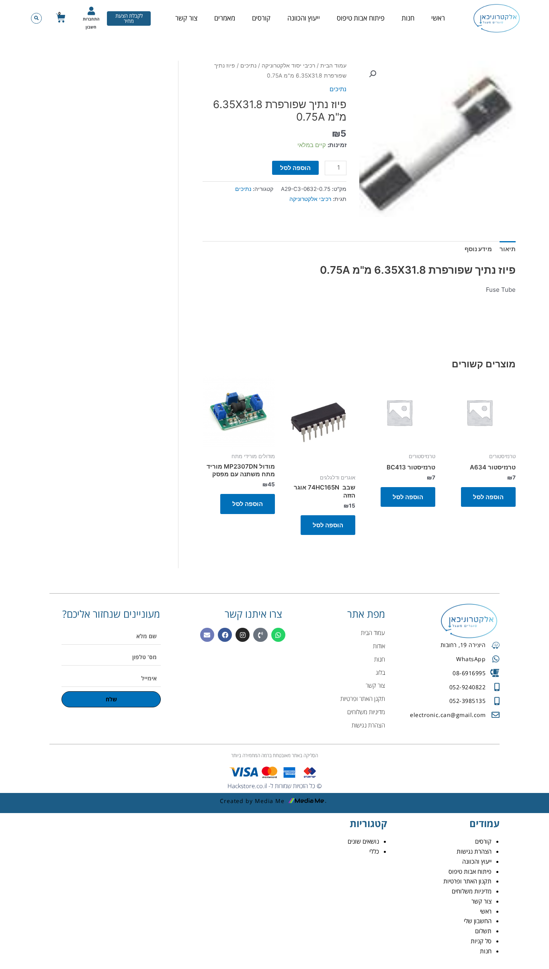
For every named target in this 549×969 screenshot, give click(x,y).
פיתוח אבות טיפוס (361, 18)
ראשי (438, 18)
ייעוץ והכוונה (303, 18)
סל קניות (481, 941)
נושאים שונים (363, 841)
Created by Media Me (252, 801)
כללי (374, 851)
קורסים (261, 18)
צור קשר (186, 18)
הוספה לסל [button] (488, 497)
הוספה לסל (295, 168)
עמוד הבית (333, 65)
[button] (36, 18)
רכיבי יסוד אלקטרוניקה (288, 65)
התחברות (91, 19)
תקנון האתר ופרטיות (467, 881)
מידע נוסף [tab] (478, 249)
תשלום (483, 931)
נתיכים (248, 65)
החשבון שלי (478, 921)
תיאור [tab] (508, 249)
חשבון (91, 27)
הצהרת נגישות (474, 851)
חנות (408, 18)
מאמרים (224, 18)
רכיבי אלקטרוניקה (310, 199)
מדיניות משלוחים (472, 891)
